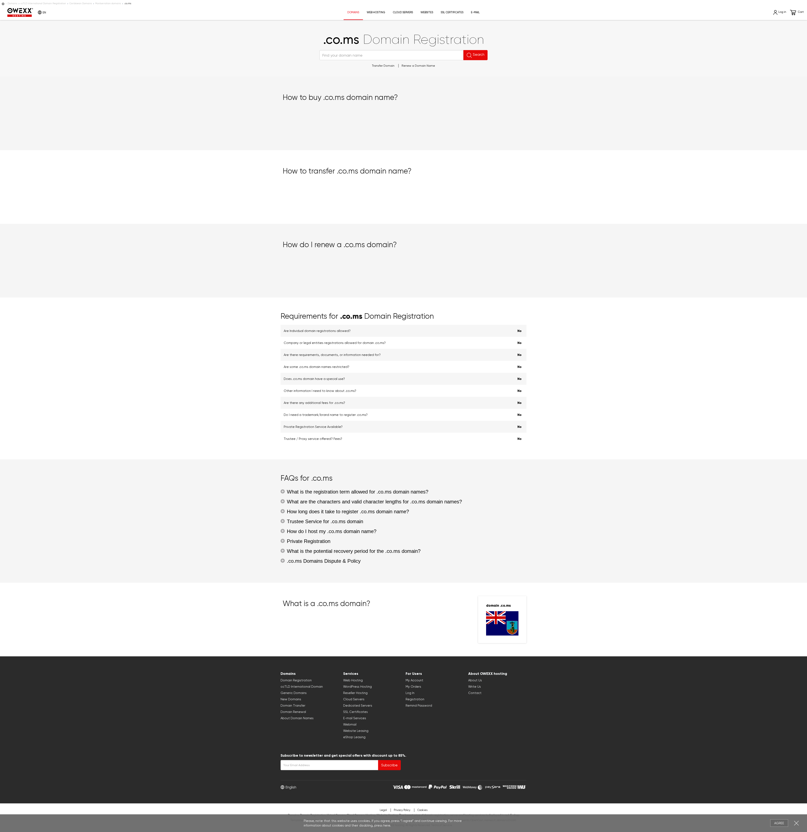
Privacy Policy (402, 810)
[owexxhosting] (3, 3)
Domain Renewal (293, 712)
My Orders (413, 687)
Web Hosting (376, 12)
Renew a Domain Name (418, 65)
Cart (801, 11)
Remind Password (419, 705)
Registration (415, 699)
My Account (414, 680)
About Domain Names (297, 718)
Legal (383, 810)
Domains (12, 3)
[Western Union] (514, 786)
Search (478, 54)
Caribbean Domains (80, 3)
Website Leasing (355, 731)
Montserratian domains (108, 3)
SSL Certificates (452, 12)
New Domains (291, 699)
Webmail (349, 724)
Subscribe (389, 765)
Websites (427, 12)
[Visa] (398, 786)
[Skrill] (454, 786)
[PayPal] (437, 786)
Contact (474, 693)
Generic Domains (294, 693)
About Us (475, 680)
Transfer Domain (383, 65)
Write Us (474, 687)
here (386, 825)
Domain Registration (296, 680)
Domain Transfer (293, 705)
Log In (410, 693)
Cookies (422, 810)
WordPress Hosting (357, 687)
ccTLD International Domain (302, 687)
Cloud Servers (403, 12)
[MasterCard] (415, 786)
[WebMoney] (472, 786)
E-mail (475, 12)
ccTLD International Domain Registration (43, 3)
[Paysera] (492, 786)
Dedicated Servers (357, 705)
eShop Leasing (354, 737)
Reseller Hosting (355, 693)
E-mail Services (354, 718)
